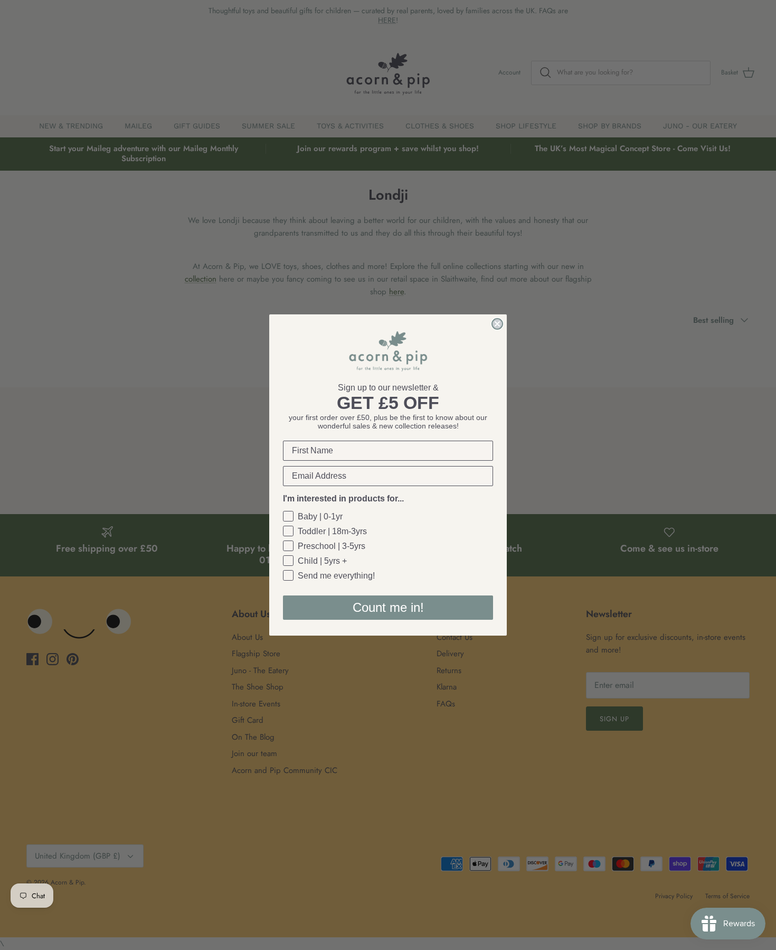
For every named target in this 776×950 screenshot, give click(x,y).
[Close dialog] (497, 324)
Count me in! (388, 607)
